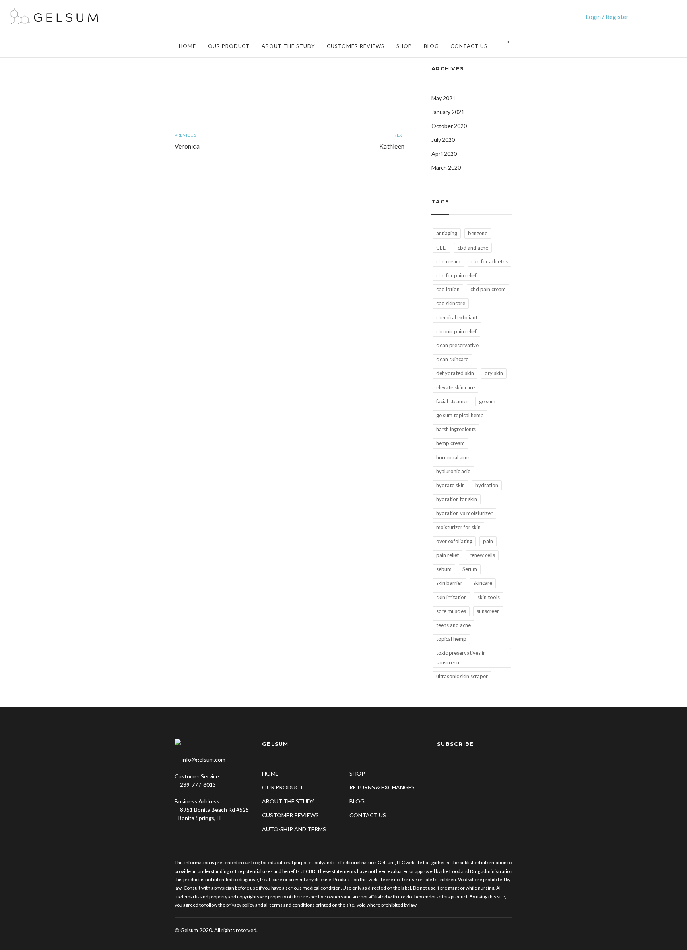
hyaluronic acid (453, 471)
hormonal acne (453, 457)
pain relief (447, 555)
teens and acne (453, 625)
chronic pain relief (456, 331)
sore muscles (451, 611)
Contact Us (468, 46)
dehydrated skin (455, 373)
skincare (482, 583)
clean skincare (452, 359)
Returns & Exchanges (382, 787)
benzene (477, 233)
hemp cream (450, 443)
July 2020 (443, 139)
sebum (444, 569)
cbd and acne (473, 247)
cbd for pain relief (456, 275)
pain (488, 541)
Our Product (229, 46)
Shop (404, 46)
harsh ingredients (456, 429)
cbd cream (448, 261)
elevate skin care (455, 387)
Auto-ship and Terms (294, 829)
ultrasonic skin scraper (462, 676)
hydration (486, 485)
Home (187, 46)
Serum (469, 569)
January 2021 (447, 111)
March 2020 (446, 167)
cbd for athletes (489, 261)
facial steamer (452, 401)
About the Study (288, 46)
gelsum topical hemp (460, 415)
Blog (431, 46)
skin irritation (451, 597)
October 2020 (449, 125)
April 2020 (444, 153)
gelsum (487, 401)
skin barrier (449, 583)
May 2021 (443, 98)
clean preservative (457, 345)
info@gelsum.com (203, 759)
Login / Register (607, 16)
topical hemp (451, 639)
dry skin (494, 373)
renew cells (482, 555)
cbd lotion (448, 289)
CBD (441, 247)
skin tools (488, 597)
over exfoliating (454, 541)
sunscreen (488, 611)
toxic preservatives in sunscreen (461, 657)
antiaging (446, 233)
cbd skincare (450, 303)
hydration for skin (456, 499)
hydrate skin (450, 485)
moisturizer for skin (458, 527)
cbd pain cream (488, 289)
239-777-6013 (197, 784)
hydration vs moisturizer (464, 513)
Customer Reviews (355, 46)
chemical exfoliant (456, 317)
